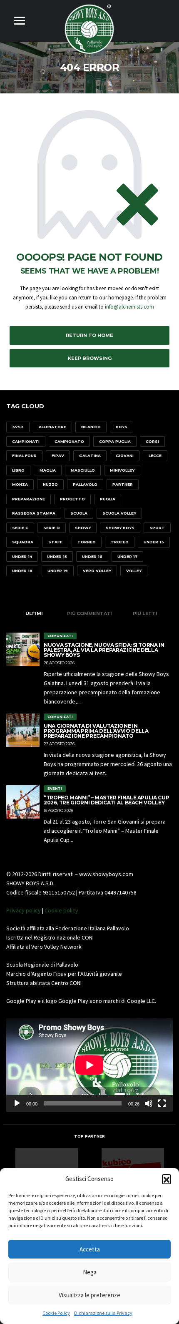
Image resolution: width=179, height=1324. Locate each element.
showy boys (120, 527)
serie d (51, 527)
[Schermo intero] (162, 1103)
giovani (125, 455)
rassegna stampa (33, 513)
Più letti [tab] (145, 613)
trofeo (120, 542)
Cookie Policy (56, 1313)
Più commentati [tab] (89, 613)
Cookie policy (61, 910)
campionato (69, 441)
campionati (26, 441)
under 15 (57, 556)
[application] (89, 1065)
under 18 (22, 570)
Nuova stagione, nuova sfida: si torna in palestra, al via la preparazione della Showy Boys (104, 650)
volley (134, 570)
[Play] (17, 1103)
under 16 (92, 556)
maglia (48, 470)
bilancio (91, 427)
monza (20, 484)
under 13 (154, 542)
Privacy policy (23, 910)
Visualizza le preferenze (89, 1295)
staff (55, 542)
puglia (107, 499)
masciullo (83, 470)
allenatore (52, 427)
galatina (90, 455)
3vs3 (18, 427)
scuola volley (119, 513)
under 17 (127, 556)
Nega (90, 1272)
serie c (20, 527)
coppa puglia (115, 441)
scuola (78, 513)
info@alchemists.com (129, 306)
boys (121, 427)
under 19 (57, 570)
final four (24, 455)
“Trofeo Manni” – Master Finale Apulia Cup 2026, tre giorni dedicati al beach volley (106, 800)
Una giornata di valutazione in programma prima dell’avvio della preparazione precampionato (96, 731)
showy (83, 527)
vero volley (97, 570)
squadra (22, 542)
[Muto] (148, 1103)
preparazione (28, 499)
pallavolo (85, 484)
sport (157, 527)
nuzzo (50, 484)
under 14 (22, 556)
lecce (155, 455)
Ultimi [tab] (34, 613)
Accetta (90, 1249)
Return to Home (89, 335)
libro (18, 470)
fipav (58, 455)
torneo (86, 542)
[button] (166, 1179)
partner (122, 484)
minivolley (122, 470)
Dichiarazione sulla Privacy (103, 1313)
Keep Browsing (90, 358)
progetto (72, 499)
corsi (152, 441)
